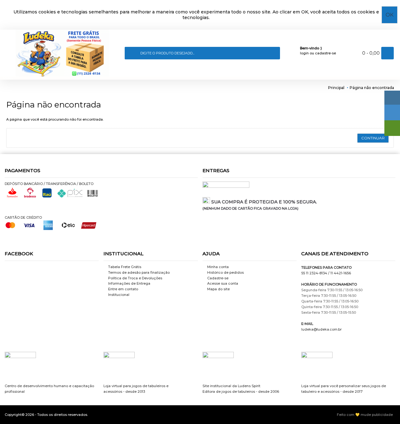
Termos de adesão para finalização (139, 272)
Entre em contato (123, 289)
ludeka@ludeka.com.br (321, 329)
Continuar (373, 138)
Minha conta (218, 267)
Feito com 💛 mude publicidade (365, 414)
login (304, 53)
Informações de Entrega (129, 283)
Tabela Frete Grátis (124, 267)
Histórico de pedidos (225, 272)
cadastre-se (325, 53)
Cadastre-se (217, 278)
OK (389, 15)
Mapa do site (218, 289)
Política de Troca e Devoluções (135, 278)
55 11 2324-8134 (314, 273)
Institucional (118, 294)
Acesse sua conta (222, 283)
